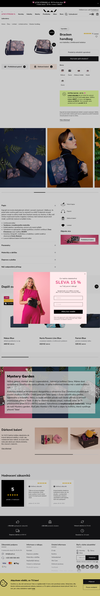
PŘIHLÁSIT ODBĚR (68, 312)
